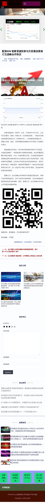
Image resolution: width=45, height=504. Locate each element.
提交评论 (8, 372)
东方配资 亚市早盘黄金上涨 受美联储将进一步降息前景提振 (26, 445)
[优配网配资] (11, 3)
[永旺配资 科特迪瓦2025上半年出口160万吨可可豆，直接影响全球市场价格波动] (5, 430)
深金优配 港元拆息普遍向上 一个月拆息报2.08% (19, 411)
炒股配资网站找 (15, 478)
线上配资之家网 (39, 478)
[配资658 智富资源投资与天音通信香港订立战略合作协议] (5, 461)
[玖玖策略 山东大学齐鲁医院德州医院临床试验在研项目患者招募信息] (34, 277)
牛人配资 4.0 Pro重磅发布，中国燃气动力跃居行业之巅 (21, 402)
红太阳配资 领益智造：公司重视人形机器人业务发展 (25, 256)
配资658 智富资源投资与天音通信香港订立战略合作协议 (27, 461)
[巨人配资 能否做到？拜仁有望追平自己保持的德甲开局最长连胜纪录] (11, 295)
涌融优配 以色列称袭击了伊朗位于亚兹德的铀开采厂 (20, 407)
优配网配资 (4, 478)
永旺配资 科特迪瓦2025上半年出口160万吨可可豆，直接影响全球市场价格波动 (27, 429)
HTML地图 (33, 494)
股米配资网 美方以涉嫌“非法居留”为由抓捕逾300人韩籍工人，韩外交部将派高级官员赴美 (27, 437)
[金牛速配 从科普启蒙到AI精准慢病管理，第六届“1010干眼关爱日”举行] (11, 277)
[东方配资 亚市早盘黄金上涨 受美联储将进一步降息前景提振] (5, 445)
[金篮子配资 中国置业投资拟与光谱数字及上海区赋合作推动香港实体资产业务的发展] (5, 453)
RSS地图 (27, 494)
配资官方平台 (27, 476)
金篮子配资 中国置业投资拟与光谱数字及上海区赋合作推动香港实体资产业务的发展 (27, 453)
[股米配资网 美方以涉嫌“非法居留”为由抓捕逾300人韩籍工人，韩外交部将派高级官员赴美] (5, 438)
